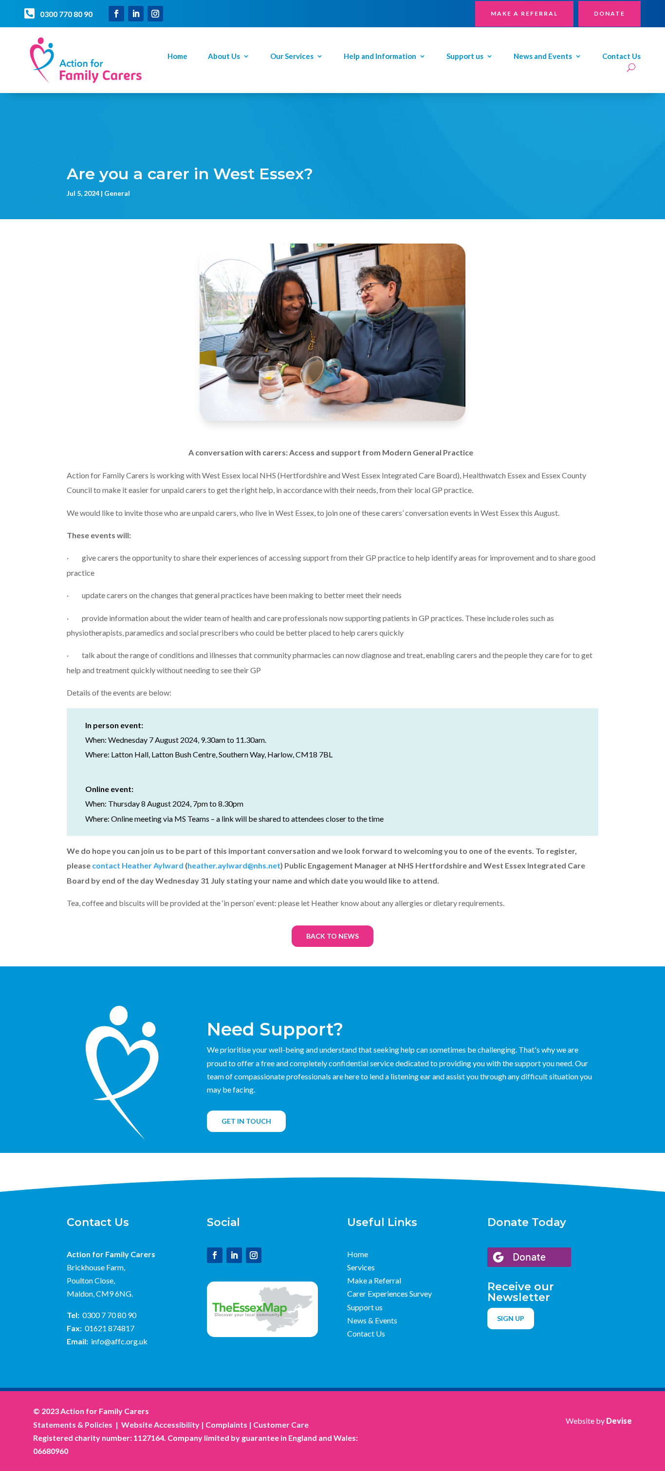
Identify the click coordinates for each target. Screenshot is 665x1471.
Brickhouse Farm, (96, 1267)
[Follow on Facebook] (116, 13)
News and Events (543, 56)
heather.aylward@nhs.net (233, 865)
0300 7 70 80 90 (109, 1315)
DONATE (609, 13)
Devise (619, 1420)
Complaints (226, 1424)
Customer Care (281, 1424)
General (117, 193)
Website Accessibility (160, 1424)
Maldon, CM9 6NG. (100, 1293)
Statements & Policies (72, 1424)
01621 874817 (109, 1328)
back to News (332, 936)
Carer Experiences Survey (389, 1293)
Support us (464, 56)
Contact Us (621, 56)
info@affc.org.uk (119, 1341)
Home (177, 56)
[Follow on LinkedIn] (136, 13)
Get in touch (246, 1121)
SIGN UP (510, 1318)
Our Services (292, 56)
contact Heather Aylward (138, 865)
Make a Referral (374, 1280)
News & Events (372, 1320)
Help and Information (380, 56)
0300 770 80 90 (66, 14)
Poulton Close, (91, 1280)
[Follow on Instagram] (155, 13)
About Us (224, 56)
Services (361, 1267)
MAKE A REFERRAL (524, 13)
